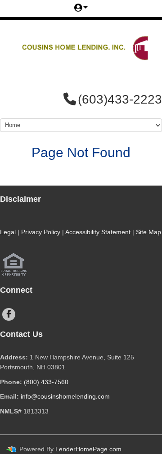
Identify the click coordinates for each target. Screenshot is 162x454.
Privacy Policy (40, 232)
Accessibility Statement (97, 232)
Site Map (148, 232)
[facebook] (8, 314)
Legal (8, 232)
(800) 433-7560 (46, 382)
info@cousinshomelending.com (65, 396)
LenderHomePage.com (88, 449)
